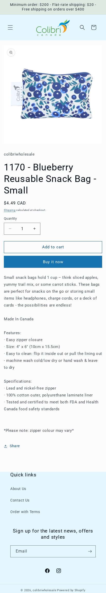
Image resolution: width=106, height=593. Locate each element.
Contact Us (20, 500)
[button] (10, 27)
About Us (18, 489)
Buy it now (53, 262)
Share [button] (15, 446)
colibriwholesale (44, 590)
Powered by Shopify (71, 590)
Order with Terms (25, 512)
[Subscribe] (89, 551)
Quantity (10, 218)
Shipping (10, 210)
